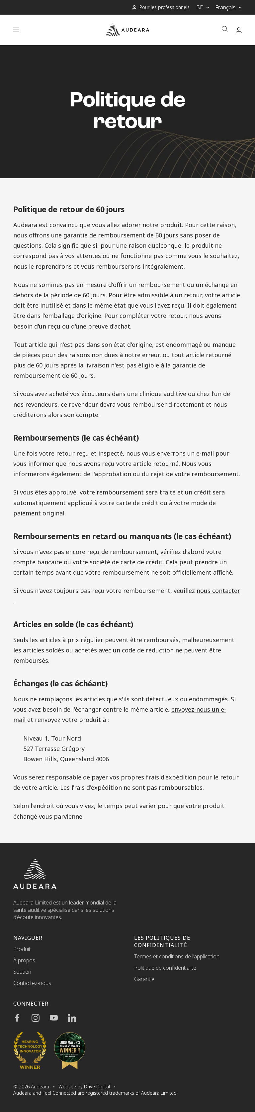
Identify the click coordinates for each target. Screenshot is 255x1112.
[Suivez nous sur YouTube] (59, 1018)
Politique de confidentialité (165, 967)
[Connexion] (239, 30)
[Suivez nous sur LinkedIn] (77, 1018)
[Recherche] (225, 30)
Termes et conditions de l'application (176, 956)
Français (225, 7)
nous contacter (218, 591)
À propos (24, 960)
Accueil (20, 190)
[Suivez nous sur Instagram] (41, 1018)
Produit (22, 949)
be (199, 7)
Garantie (144, 979)
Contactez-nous (32, 983)
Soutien (22, 971)
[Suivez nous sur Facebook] (22, 1018)
